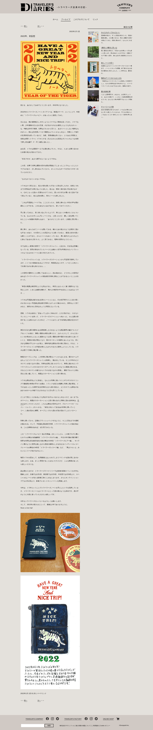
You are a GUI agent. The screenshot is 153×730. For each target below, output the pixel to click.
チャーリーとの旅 (107, 107)
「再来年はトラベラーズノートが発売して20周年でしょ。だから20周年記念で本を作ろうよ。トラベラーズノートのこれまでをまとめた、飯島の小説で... (116, 83)
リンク (95, 19)
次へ (39, 26)
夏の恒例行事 (106, 91)
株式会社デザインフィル (67, 725)
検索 (49, 725)
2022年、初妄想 (27, 36)
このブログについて (81, 19)
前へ (25, 26)
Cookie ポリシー (105, 725)
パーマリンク (41, 693)
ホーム (55, 19)
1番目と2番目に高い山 (109, 48)
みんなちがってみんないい (110, 32)
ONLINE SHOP (108, 719)
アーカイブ (65, 19)
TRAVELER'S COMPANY (34, 719)
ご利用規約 (95, 725)
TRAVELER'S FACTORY (73, 719)
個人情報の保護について (83, 725)
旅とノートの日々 (107, 63)
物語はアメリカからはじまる (111, 78)
